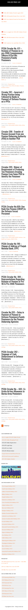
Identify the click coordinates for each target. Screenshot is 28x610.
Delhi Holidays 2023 (7, 537)
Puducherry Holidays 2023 (8, 499)
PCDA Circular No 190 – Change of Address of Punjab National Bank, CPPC (13, 246)
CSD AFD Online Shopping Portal (10, 440)
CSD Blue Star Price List (8, 596)
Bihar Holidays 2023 (7, 546)
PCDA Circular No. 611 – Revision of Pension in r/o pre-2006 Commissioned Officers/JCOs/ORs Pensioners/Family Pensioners (12, 54)
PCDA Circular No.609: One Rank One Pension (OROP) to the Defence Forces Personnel (13, 210)
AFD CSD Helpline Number (8, 459)
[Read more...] (5, 119)
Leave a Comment (17, 63)
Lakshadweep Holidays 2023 (9, 516)
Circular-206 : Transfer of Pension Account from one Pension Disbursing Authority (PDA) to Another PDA (13, 135)
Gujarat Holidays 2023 (7, 532)
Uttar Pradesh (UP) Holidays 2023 (10, 502)
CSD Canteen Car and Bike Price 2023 (14, 43)
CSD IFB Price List (6, 585)
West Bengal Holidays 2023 (8, 486)
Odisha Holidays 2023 (7, 505)
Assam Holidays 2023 (7, 548)
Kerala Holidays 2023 (7, 521)
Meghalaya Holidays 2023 (8, 554)
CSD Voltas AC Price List (8, 591)
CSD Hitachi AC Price (7, 593)
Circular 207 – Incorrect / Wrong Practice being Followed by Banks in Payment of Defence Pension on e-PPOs (13, 96)
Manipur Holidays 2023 (7, 510)
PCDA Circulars (15, 85)
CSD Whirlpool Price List (8, 580)
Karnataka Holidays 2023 (8, 524)
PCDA (9, 85)
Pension (22, 85)
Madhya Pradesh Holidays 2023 (9, 513)
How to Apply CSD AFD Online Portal (11, 437)
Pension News (11, 84)
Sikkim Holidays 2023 (7, 494)
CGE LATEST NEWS (13, 125)
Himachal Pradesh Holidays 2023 (10, 527)
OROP (12, 239)
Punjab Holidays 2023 (7, 497)
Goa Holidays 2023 (6, 535)
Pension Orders (5, 87)
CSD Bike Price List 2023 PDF (8, 569)
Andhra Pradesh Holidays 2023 (9, 491)
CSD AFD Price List (14, 2)
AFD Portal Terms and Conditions (10, 456)
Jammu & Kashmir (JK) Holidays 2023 (11, 518)
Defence (21, 237)
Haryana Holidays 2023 (7, 529)
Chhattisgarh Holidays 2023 (9, 540)
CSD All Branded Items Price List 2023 (14, 16)
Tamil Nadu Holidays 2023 (8, 488)
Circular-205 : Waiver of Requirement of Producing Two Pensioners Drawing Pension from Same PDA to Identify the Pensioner (12, 171)
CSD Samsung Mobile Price (8, 577)
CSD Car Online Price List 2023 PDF (10, 566)
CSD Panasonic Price (7, 582)
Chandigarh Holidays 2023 (8, 543)
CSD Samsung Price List (8, 588)
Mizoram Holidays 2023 (8, 508)
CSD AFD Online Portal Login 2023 (13, 13)
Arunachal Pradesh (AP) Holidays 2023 (11, 551)
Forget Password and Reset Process (11, 453)
